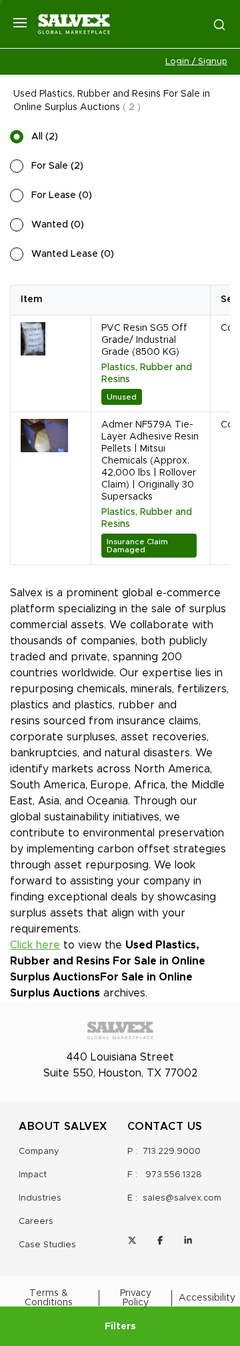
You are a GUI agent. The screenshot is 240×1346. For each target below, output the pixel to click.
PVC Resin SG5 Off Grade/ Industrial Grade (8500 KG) (144, 340)
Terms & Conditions (49, 1298)
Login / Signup (196, 61)
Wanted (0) (57, 224)
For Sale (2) (57, 166)
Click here (35, 945)
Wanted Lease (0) (72, 254)
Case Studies (47, 1245)
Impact (33, 1175)
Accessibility (207, 1298)
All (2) (44, 136)
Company (39, 1151)
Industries (40, 1198)
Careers (36, 1221)
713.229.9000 (172, 1151)
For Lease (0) (61, 195)
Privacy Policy (135, 1298)
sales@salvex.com (182, 1198)
